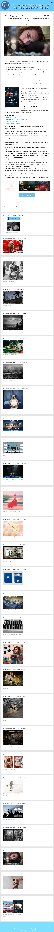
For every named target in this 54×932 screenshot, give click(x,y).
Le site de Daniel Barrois (11, 121)
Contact (38, 929)
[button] (5, 185)
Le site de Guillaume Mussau (12, 123)
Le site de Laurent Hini (11, 117)
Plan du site (16, 929)
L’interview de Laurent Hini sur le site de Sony (16, 119)
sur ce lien (21, 177)
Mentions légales (25, 929)
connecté (14, 207)
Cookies (33, 929)
